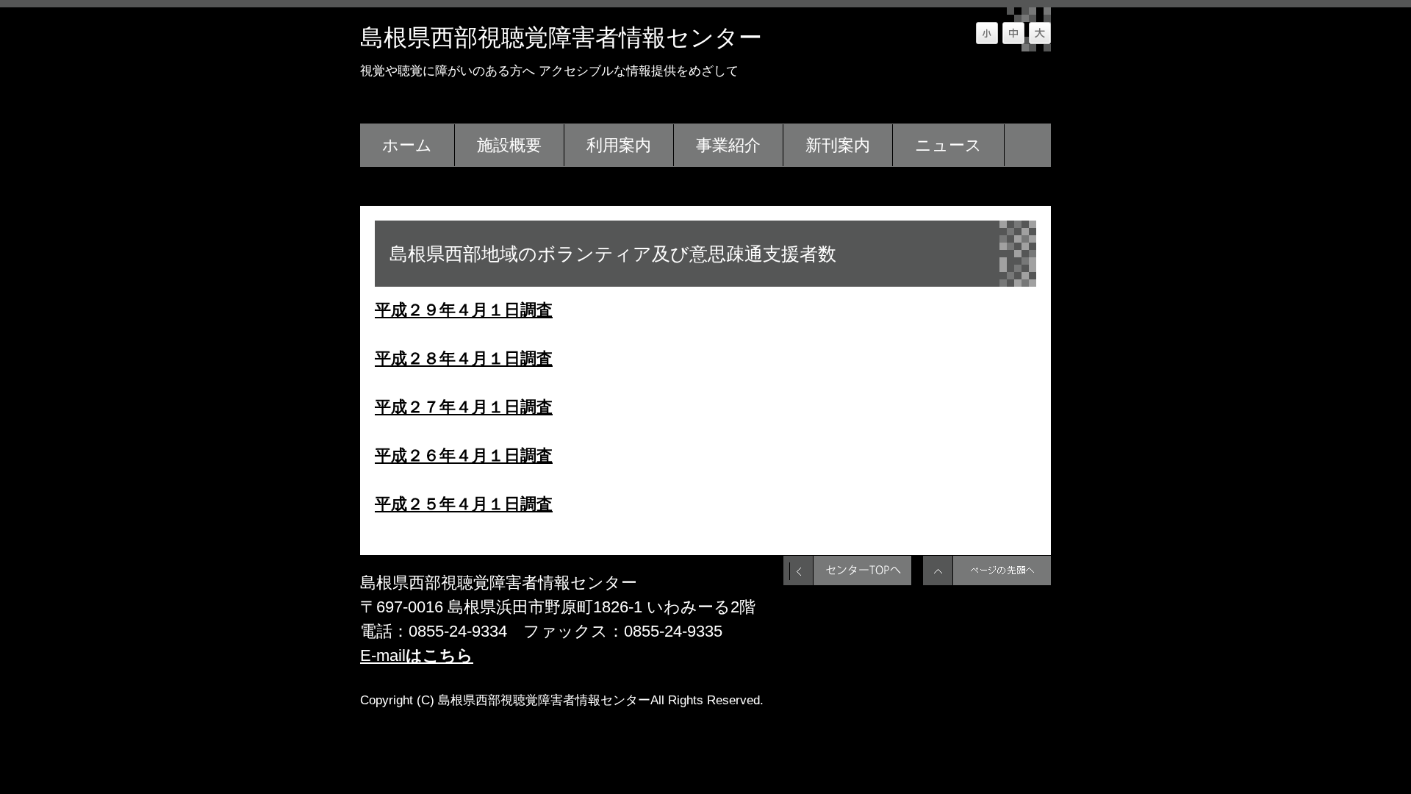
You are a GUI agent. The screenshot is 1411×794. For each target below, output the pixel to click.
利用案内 (618, 145)
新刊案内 (837, 145)
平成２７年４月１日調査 (464, 407)
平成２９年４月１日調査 (464, 310)
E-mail (416, 655)
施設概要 (509, 145)
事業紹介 (728, 145)
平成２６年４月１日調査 (464, 455)
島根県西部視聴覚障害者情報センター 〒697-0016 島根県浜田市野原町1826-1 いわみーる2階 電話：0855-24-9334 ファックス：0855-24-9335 (557, 606)
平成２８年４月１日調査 (464, 358)
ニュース (948, 145)
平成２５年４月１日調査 (464, 504)
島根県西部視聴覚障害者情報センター (561, 37)
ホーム (407, 145)
